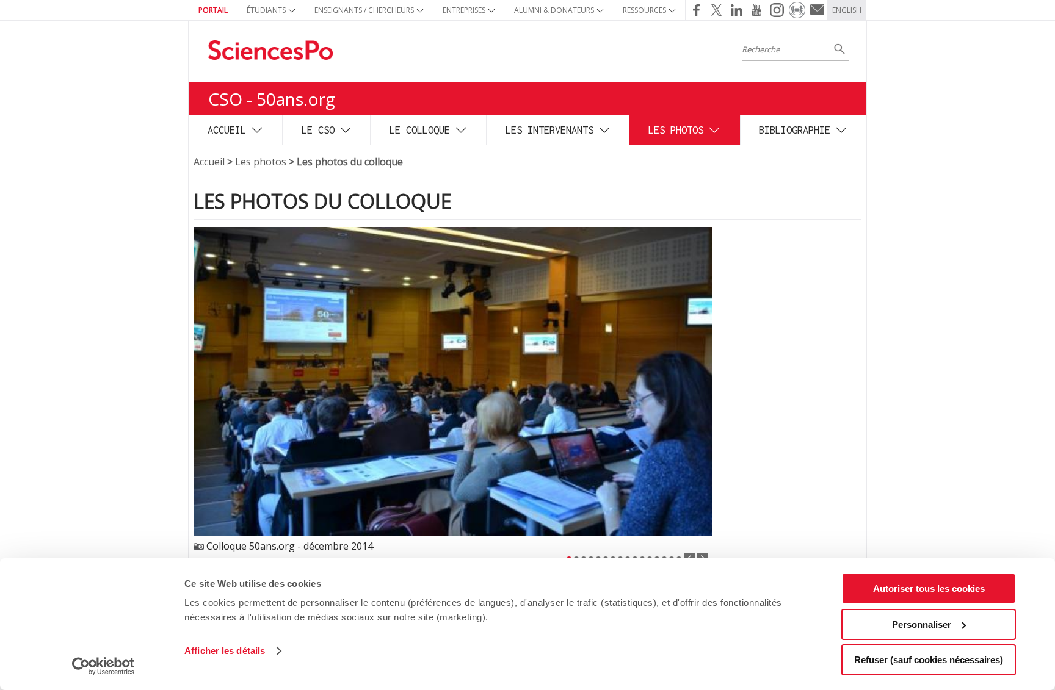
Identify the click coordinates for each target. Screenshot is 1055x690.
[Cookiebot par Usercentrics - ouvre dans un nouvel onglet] (103, 666)
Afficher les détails (224, 650)
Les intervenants (549, 129)
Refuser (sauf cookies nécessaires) (928, 660)
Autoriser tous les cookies (929, 588)
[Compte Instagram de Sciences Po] (777, 10)
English (846, 10)
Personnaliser (921, 624)
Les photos (675, 129)
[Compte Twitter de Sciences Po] (716, 10)
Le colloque (420, 129)
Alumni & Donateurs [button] (554, 10)
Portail (213, 10)
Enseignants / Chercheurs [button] (364, 10)
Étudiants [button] (266, 10)
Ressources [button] (644, 10)
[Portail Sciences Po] (797, 10)
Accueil (227, 129)
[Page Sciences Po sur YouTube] (757, 10)
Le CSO (318, 129)
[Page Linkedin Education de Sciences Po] (737, 10)
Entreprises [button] (464, 10)
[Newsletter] (817, 10)
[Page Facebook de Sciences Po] (695, 10)
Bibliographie (794, 129)
